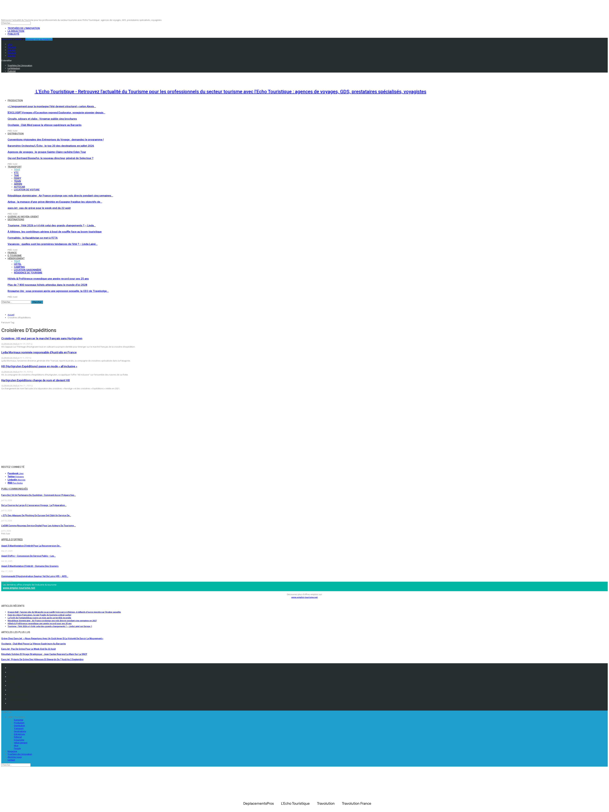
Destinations (16, 219)
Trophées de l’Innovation (24, 28)
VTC (16, 172)
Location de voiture (26, 189)
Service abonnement (18, 685)
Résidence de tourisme (28, 272)
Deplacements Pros (18, 694)
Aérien (18, 184)
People (17, 748)
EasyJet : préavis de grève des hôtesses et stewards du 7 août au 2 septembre (42, 659)
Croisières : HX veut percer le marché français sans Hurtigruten (41, 338)
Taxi (16, 175)
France (12, 252)
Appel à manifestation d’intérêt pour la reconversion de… (31, 546)
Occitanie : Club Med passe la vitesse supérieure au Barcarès (45, 125)
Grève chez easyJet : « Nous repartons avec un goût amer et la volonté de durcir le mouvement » (52, 638)
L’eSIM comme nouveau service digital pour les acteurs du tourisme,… (38, 525)
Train (17, 181)
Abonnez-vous (15, 756)
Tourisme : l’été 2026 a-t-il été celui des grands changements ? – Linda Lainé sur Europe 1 (50, 626)
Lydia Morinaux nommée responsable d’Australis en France (39, 352)
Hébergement (16, 258)
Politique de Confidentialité (22, 672)
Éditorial (18, 736)
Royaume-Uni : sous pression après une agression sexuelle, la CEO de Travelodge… (58, 291)
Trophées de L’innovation (20, 754)
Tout (17, 169)
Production (15, 100)
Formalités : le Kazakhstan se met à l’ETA (33, 237)
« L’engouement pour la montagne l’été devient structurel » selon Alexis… (52, 106)
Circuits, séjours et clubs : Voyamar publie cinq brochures (42, 118)
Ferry (17, 178)
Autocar (19, 186)
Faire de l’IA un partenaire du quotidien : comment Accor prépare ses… (38, 495)
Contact (11, 759)
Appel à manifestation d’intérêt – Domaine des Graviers (30, 566)
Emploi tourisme (16, 703)
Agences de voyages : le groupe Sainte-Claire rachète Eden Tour (47, 152)
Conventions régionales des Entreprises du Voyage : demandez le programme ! (56, 139)
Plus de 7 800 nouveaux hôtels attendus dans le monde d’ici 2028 (47, 284)
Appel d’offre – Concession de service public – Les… (28, 556)
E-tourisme (15, 255)
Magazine (12, 751)
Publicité (13, 34)
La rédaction (16, 31)
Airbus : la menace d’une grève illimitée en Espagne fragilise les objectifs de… (55, 201)
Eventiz (11, 690)
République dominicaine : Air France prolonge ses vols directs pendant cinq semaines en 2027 (52, 620)
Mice (16, 745)
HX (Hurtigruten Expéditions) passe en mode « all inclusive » (39, 366)
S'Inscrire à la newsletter (13, 39)
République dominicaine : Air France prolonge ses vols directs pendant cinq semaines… (60, 195)
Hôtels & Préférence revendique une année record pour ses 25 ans (48, 278)
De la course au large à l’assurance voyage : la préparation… (33, 505)
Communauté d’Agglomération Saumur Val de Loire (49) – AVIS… (34, 576)
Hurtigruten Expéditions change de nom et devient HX (35, 380)
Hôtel (17, 264)
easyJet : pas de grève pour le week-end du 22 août (39, 208)
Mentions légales (17, 667)
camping (19, 267)
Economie (18, 719)
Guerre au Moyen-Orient (23, 216)
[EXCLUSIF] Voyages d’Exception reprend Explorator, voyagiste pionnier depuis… (56, 112)
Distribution (16, 133)
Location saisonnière (27, 269)
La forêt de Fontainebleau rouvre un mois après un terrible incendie (39, 618)
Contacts (12, 676)
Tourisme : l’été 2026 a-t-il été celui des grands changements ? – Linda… (52, 225)
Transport (15, 166)
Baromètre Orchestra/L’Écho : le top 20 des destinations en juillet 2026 (51, 145)
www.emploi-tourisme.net (19, 588)
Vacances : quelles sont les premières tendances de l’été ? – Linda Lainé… (53, 244)
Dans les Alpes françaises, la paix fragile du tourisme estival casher (39, 615)
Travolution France (17, 699)
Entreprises (19, 734)
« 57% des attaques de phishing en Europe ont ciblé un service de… (36, 515)
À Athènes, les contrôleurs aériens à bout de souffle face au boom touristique (55, 231)
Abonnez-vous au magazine (38, 39)
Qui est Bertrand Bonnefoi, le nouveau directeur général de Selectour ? (50, 158)
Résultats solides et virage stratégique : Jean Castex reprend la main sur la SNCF (44, 654)
